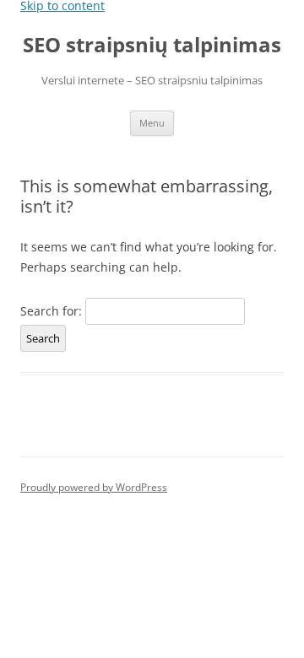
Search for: (51, 311)
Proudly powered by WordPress (93, 487)
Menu (152, 122)
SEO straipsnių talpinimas (152, 45)
